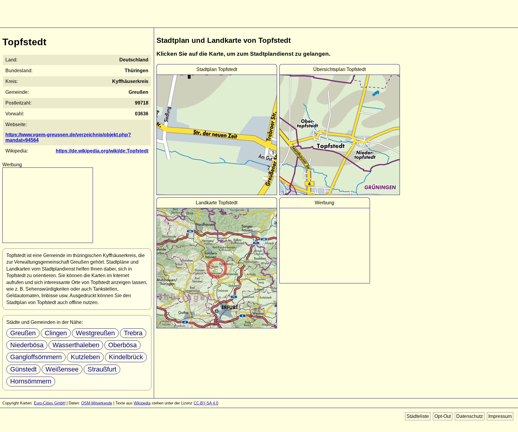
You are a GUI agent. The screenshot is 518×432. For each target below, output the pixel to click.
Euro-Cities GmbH (49, 403)
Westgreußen (95, 333)
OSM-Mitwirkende (96, 403)
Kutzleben (85, 357)
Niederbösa (26, 345)
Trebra (133, 333)
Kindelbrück (126, 357)
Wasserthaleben (75, 345)
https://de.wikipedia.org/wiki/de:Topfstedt (102, 150)
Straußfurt (102, 369)
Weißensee (62, 369)
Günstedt (23, 369)
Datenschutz (469, 416)
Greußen (23, 333)
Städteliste (417, 416)
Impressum (500, 416)
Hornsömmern (30, 381)
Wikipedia (142, 403)
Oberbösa (122, 345)
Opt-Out (442, 416)
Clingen (56, 333)
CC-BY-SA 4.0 (206, 403)
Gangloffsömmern (36, 357)
